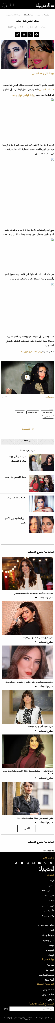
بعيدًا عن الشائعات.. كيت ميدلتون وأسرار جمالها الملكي (33, 593)
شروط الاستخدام (46, 975)
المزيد (26, 828)
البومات (50, 955)
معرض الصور (49, 396)
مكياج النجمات (28, 15)
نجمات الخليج (48, 417)
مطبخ (51, 901)
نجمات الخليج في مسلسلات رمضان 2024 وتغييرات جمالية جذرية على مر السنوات (27, 772)
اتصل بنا (50, 970)
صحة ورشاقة (48, 891)
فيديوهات (49, 950)
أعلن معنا (49, 980)
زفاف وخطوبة (48, 916)
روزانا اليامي (29, 95)
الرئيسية (46, 15)
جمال (38, 15)
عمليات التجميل (46, 89)
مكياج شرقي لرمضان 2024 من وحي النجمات (37, 637)
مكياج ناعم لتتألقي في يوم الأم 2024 (40, 726)
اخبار (52, 930)
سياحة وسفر (48, 935)
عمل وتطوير (48, 940)
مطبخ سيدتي (48, 994)
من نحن (50, 965)
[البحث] (12, 5)
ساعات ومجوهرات (45, 925)
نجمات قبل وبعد (47, 412)
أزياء (52, 880)
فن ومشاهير (48, 906)
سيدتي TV (49, 999)
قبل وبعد (18, 95)
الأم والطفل (49, 911)
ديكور (51, 945)
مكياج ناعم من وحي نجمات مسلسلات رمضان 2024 (35, 818)
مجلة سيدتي (48, 990)
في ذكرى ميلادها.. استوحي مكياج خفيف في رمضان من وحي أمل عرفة (29, 682)
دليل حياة (49, 896)
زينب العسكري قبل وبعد (30, 351)
